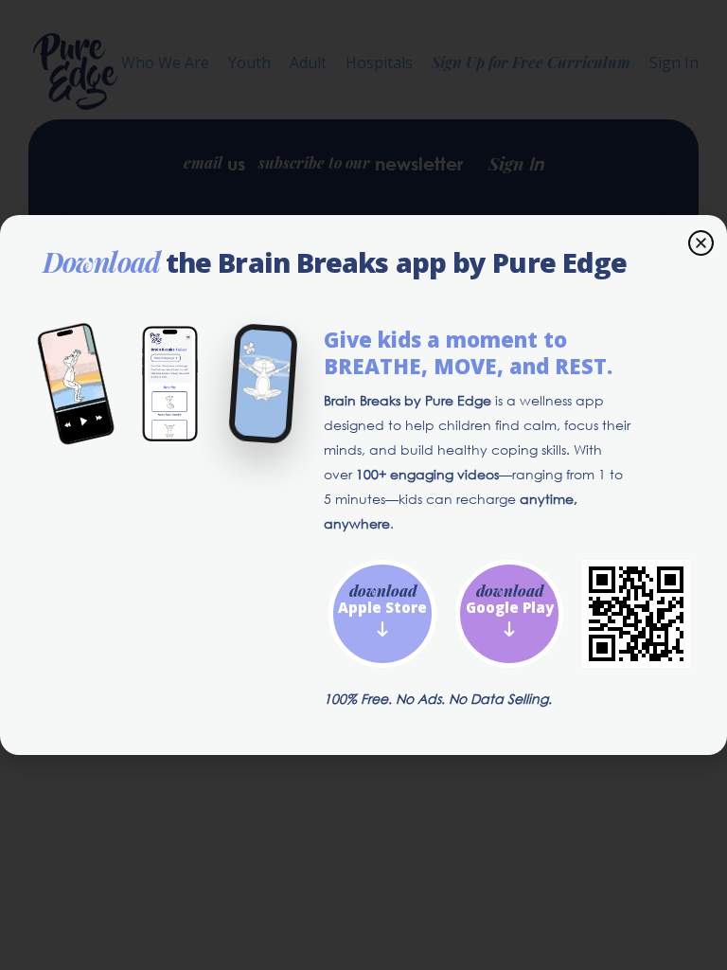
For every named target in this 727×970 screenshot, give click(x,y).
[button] (701, 243)
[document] (363, 485)
